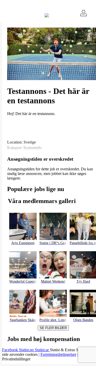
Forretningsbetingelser (58, 354)
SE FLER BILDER (53, 328)
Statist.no (27, 350)
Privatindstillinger (16, 359)
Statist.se (42, 350)
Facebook (10, 350)
